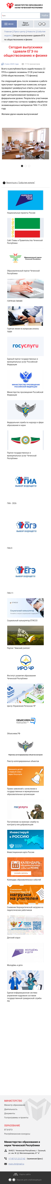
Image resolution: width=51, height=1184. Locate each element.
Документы (9, 1113)
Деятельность (10, 1109)
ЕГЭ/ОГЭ (8, 1130)
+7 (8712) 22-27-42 (16, 1159)
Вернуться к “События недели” (20, 183)
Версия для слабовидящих (29, 1180)
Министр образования (14, 1105)
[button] (22, 166)
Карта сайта (25, 1174)
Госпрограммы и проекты (16, 1118)
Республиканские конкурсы (17, 1134)
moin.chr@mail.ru (16, 1164)
